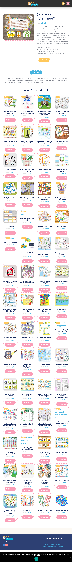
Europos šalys (27, 338)
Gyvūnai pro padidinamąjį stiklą (44, 453)
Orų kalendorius (44, 364)
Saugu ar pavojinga (45, 510)
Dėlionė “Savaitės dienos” (44, 310)
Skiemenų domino (61, 281)
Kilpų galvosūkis (62, 510)
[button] (31, 17)
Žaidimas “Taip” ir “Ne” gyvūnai (61, 330)
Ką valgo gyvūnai (10, 364)
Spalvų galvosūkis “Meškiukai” (44, 198)
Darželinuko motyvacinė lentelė (27, 448)
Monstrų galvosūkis (27, 198)
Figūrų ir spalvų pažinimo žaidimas (27, 112)
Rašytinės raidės (10, 198)
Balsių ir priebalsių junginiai (62, 112)
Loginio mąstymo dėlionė (10, 395)
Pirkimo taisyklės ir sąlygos (52, 544)
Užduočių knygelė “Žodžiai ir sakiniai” (45, 424)
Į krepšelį (44, 60)
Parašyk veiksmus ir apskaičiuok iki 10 (61, 422)
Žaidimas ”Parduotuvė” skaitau (27, 366)
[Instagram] (6, 545)
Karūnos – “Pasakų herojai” (10, 282)
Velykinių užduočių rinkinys (10, 112)
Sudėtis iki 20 (27, 510)
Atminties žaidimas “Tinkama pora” (45, 395)
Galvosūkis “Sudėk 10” (27, 253)
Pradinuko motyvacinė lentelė (10, 453)
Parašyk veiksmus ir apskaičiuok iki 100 (10, 424)
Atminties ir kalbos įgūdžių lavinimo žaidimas (44, 113)
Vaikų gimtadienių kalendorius (61, 198)
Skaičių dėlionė (10, 170)
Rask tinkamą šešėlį (10, 242)
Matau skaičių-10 (45, 170)
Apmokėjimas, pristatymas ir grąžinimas (52, 546)
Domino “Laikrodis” (44, 338)
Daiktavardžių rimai (45, 226)
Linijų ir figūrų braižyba (45, 282)
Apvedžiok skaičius (27, 424)
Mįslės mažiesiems (62, 480)
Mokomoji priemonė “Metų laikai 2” (10, 481)
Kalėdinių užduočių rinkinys (27, 310)
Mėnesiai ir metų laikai (62, 170)
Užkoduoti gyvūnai (62, 141)
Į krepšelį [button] (11, 120)
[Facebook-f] (4, 545)
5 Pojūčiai (10, 226)
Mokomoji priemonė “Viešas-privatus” (44, 142)
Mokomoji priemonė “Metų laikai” (10, 310)
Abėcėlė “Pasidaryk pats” (27, 219)
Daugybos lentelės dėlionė (62, 253)
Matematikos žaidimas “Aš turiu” (27, 282)
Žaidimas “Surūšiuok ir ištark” (45, 482)
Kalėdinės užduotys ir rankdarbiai (27, 170)
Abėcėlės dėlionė (62, 364)
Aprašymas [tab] (36, 72)
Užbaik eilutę (62, 226)
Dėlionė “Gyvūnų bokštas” (27, 142)
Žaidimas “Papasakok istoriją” (27, 482)
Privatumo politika (53, 542)
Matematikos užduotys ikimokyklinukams (61, 395)
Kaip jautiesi (61, 309)
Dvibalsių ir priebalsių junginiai (45, 253)
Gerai (36, 558)
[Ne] (70, 557)
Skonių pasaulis (10, 338)
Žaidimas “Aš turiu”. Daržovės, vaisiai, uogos (10, 512)
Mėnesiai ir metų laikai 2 (27, 395)
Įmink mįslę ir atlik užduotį (10, 142)
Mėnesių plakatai (62, 452)
